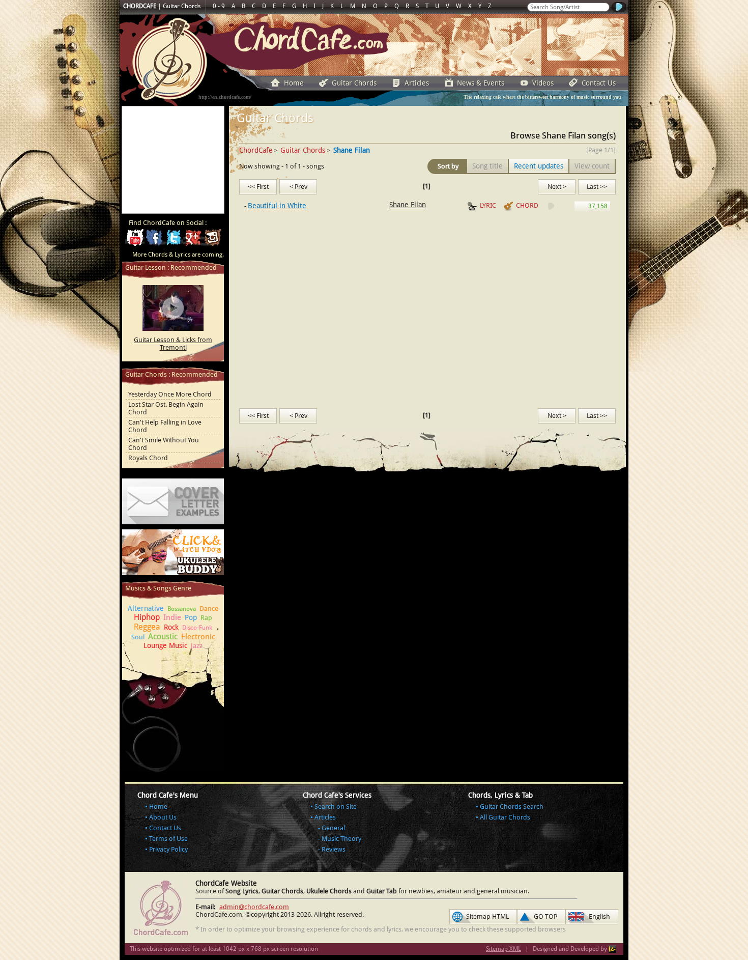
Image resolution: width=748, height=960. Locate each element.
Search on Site (335, 806)
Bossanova (181, 608)
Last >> (597, 186)
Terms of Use (168, 838)
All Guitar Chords (505, 817)
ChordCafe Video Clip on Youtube (135, 240)
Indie (172, 617)
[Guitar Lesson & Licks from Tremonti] (173, 308)
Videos (543, 83)
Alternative (146, 608)
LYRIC (488, 205)
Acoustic (163, 636)
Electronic (198, 636)
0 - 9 (219, 6)
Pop (191, 617)
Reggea (147, 627)
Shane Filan (407, 205)
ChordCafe (256, 150)
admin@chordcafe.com (254, 907)
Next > (557, 186)
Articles (417, 83)
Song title (487, 166)
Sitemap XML (503, 948)
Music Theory (341, 838)
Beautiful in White (277, 206)
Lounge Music (165, 645)
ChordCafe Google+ (193, 240)
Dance (208, 608)
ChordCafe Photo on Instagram (212, 240)
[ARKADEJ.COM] (612, 949)
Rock (171, 627)
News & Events (480, 83)
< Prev (298, 186)
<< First (258, 186)
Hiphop (147, 617)
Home (294, 83)
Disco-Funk (197, 627)
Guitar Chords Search (511, 806)
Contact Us (599, 83)
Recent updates (538, 166)
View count (592, 166)
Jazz (197, 646)
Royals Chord (148, 458)
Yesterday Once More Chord (170, 394)
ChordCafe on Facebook (154, 240)
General (333, 828)
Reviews (334, 849)
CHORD (527, 205)
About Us (163, 817)
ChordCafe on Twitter (173, 240)
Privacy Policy (168, 849)
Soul (138, 637)
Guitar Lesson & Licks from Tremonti (173, 343)
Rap (206, 618)
